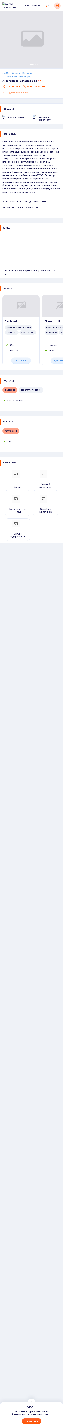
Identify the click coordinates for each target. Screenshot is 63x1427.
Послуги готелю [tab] (31, 390)
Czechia (16, 73)
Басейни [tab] (10, 390)
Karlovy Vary (28, 73)
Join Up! (5, 73)
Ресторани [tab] (11, 431)
